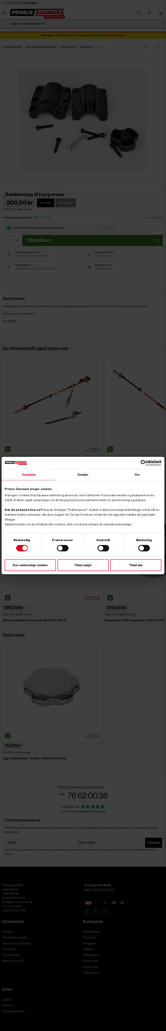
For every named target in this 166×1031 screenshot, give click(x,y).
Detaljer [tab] (83, 474)
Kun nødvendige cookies (30, 565)
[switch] (62, 548)
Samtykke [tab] (29, 474)
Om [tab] (137, 474)
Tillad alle (136, 565)
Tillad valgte (83, 565)
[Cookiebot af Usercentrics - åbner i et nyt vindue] (143, 463)
